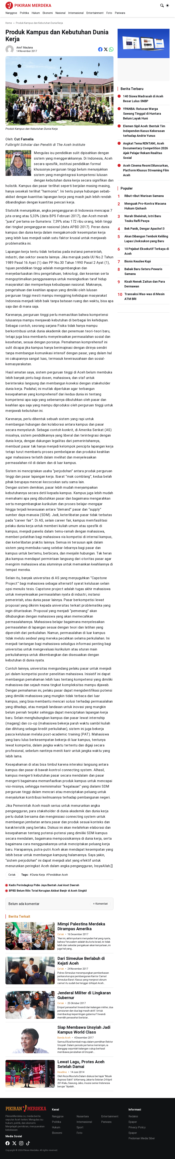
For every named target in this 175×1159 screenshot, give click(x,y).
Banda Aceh (64, 1037)
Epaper (133, 1122)
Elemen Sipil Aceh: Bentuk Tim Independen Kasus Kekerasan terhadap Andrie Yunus (144, 130)
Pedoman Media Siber (142, 1138)
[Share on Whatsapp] (111, 49)
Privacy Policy (137, 1127)
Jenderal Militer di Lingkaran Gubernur (84, 995)
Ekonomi (48, 13)
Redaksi (133, 1116)
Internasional (76, 13)
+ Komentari (100, 903)
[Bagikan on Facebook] (100, 49)
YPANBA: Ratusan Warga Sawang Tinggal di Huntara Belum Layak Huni (142, 113)
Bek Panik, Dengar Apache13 (144, 228)
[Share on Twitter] (106, 49)
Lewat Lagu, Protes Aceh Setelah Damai (80, 1064)
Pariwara (120, 13)
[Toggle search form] (162, 5)
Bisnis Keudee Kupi (137, 261)
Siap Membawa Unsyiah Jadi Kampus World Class (83, 1030)
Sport (80, 1127)
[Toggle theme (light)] (167, 5)
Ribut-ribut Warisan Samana (144, 196)
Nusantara (83, 1116)
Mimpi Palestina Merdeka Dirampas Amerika (81, 926)
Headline (62, 1072)
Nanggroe (11, 13)
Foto (109, 13)
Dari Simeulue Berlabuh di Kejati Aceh (81, 961)
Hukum (36, 13)
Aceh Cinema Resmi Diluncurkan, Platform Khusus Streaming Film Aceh (146, 170)
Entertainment (95, 13)
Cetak (60, 934)
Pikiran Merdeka (32, 5)
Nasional (60, 13)
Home (8, 23)
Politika (24, 13)
